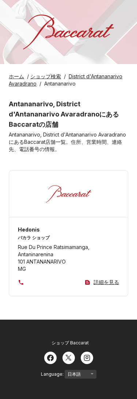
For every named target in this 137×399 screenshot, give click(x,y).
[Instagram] (87, 357)
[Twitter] (68, 357)
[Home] (68, 32)
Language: (53, 374)
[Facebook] (50, 357)
